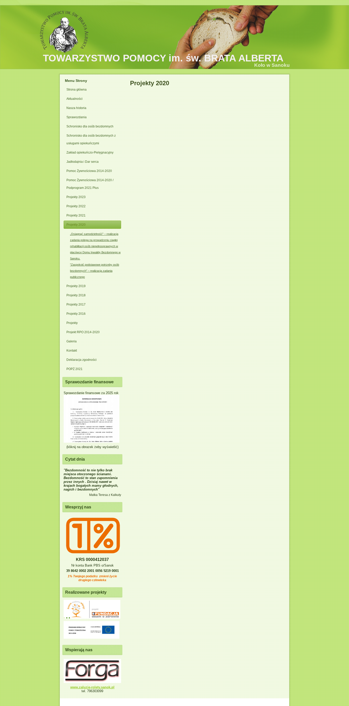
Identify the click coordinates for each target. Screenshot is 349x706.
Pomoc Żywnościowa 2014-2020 (89, 171)
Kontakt (71, 350)
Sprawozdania (76, 117)
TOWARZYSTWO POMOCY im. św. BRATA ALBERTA (163, 58)
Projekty (72, 323)
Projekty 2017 (76, 304)
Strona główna (76, 89)
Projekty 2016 (76, 314)
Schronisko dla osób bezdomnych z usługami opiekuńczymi (91, 139)
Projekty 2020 (76, 224)
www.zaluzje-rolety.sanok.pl (92, 687)
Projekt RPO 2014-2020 (83, 332)
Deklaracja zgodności (81, 360)
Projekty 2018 (76, 295)
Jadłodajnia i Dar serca (82, 162)
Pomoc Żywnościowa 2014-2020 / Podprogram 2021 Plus (89, 184)
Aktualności (74, 99)
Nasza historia (76, 108)
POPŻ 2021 (74, 369)
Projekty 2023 (76, 197)
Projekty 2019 (76, 286)
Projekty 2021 (76, 215)
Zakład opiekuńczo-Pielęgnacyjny (89, 152)
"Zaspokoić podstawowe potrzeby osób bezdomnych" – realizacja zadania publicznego (94, 270)
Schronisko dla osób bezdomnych (89, 126)
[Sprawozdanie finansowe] (91, 441)
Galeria (71, 341)
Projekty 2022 (76, 206)
